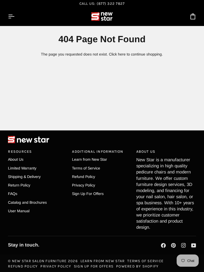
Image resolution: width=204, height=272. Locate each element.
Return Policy (19, 185)
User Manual (18, 211)
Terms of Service (86, 168)
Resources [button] (20, 151)
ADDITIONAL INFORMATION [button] (97, 151)
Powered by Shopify (137, 266)
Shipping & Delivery (24, 177)
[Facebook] (163, 245)
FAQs (12, 194)
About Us (15, 159)
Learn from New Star (89, 159)
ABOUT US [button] (146, 151)
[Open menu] (16, 16)
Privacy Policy (83, 185)
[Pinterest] (173, 245)
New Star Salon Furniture (39, 261)
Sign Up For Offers (88, 194)
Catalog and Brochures (27, 202)
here (122, 54)
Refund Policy (83, 177)
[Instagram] (183, 245)
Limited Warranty (22, 168)
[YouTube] (193, 245)
